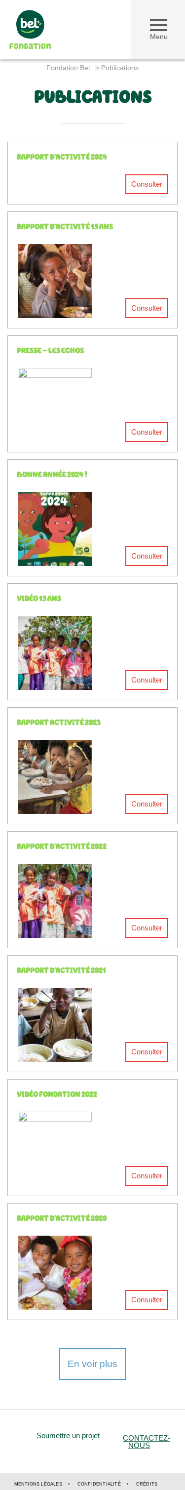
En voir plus (92, 1364)
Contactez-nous (146, 1442)
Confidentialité (99, 1484)
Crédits (146, 1484)
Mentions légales (38, 1484)
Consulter (146, 184)
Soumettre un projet (68, 1435)
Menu (159, 36)
